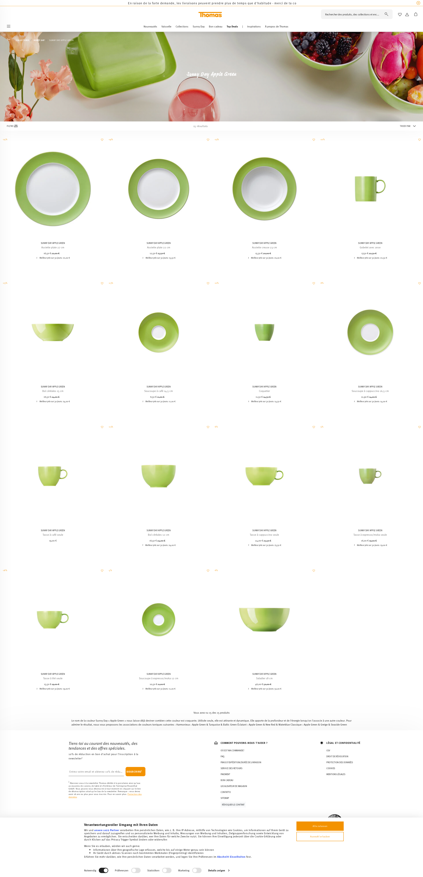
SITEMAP (225, 798)
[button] (150, 27)
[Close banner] (418, 3)
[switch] (136, 870)
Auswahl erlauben (320, 836)
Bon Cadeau (227, 780)
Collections (22, 40)
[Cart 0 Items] (415, 14)
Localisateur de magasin (234, 786)
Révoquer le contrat (233, 804)
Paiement (225, 774)
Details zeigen (216, 870)
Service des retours (231, 768)
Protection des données (339, 762)
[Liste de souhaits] (102, 141)
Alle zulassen (320, 826)
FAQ (222, 756)
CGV (328, 750)
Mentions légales (335, 774)
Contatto (226, 792)
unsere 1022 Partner (106, 830)
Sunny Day (39, 40)
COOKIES (330, 768)
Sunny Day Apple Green (61, 40)
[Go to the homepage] (210, 14)
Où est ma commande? (232, 750)
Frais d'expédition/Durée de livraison (241, 762)
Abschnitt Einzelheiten (231, 856)
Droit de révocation (337, 756)
